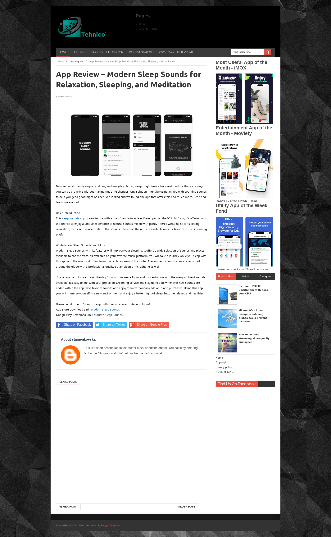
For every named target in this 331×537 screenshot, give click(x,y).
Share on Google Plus (152, 324)
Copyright (221, 362)
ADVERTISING (148, 28)
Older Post (186, 506)
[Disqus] (131, 454)
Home (142, 23)
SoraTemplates (76, 525)
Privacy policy (224, 367)
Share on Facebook (77, 324)
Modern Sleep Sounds (108, 315)
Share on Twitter (114, 324)
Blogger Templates (111, 525)
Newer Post (68, 506)
